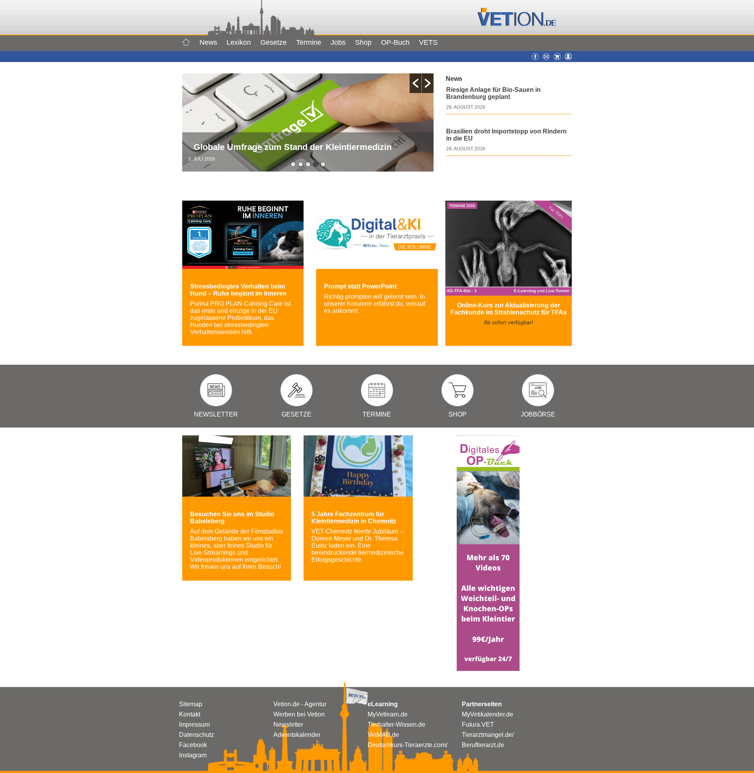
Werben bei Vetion (299, 714)
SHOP (457, 414)
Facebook (193, 745)
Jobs (338, 42)
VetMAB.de (383, 734)
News (208, 42)
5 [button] (323, 164)
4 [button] (315, 164)
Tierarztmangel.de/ (488, 734)
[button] (415, 83)
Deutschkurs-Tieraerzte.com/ (407, 745)
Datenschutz (196, 734)
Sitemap (190, 704)
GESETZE (296, 414)
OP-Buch (395, 42)
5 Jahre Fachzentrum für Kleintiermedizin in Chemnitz (353, 517)
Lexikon (239, 42)
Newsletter (288, 724)
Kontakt (189, 714)
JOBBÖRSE (538, 414)
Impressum (194, 724)
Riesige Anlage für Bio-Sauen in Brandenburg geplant (493, 93)
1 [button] (293, 164)
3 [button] (308, 164)
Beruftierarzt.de (483, 745)
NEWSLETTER (216, 414)
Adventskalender (296, 734)
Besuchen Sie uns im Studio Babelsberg (232, 517)
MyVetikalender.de (487, 714)
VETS (428, 42)
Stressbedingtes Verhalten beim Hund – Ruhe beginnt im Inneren (238, 290)
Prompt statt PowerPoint (360, 286)
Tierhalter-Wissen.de (396, 724)
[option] (308, 122)
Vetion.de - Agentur (299, 704)
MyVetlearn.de (388, 714)
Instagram (193, 755)
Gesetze (273, 42)
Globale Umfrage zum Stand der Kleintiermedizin (293, 147)
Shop (363, 42)
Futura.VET (478, 724)
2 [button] (300, 164)
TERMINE (376, 414)
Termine (308, 42)
